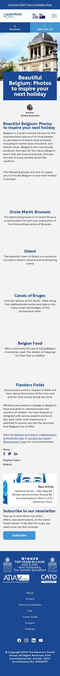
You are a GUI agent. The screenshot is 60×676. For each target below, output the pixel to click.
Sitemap (30, 628)
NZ (40, 14)
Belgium (7, 464)
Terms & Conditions (30, 604)
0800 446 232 (45, 29)
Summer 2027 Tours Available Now (30, 4)
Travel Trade (30, 616)
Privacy (30, 598)
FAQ (30, 610)
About (30, 592)
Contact (30, 622)
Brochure (15, 29)
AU (34, 14)
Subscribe (19, 535)
